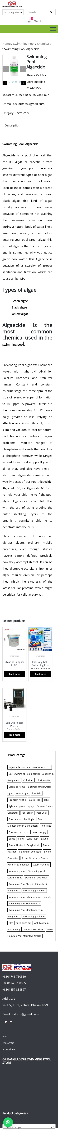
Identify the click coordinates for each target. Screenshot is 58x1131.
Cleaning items (17, 786)
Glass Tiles (34, 799)
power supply (39, 832)
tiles (11, 922)
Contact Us (8, 1042)
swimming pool (17, 871)
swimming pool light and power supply (30, 897)
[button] (8, 1122)
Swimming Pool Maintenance (24, 903)
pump (12, 838)
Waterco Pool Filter (34, 929)
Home (6, 44)
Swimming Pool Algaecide (20, 144)
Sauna (44, 838)
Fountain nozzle (17, 799)
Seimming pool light (30, 851)
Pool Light (29, 819)
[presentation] (6, 69)
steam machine (41, 864)
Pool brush (27, 812)
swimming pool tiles (34, 916)
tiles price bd (23, 922)
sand (21, 838)
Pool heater (15, 819)
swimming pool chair (36, 877)
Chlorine (28, 780)
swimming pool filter (34, 890)
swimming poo (12, 344)
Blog (4, 1036)
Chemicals (44, 44)
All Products (8, 1049)
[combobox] (29, 1126)
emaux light (22, 793)
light (46, 799)
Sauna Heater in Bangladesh (24, 845)
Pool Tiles (46, 825)
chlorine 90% (43, 780)
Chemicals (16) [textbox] (28, 1127)
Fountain (36, 793)
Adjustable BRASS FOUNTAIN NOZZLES (29, 767)
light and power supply (21, 806)
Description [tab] (12, 125)
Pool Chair (41, 812)
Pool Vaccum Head (19, 832)
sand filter (32, 838)
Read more (14, 674)
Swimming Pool (23, 44)
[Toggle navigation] (53, 29)
